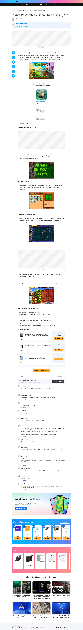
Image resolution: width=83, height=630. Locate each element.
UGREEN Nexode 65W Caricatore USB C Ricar (47, 534)
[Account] (70, 1)
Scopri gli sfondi (20, 508)
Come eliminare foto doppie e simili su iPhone (22, 595)
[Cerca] (15, 2)
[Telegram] (66, 627)
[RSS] (70, 627)
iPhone (13, 4)
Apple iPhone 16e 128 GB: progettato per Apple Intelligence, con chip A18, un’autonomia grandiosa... (37, 335)
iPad (18, 4)
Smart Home (41, 4)
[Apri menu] (28, 1)
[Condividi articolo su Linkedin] (13, 62)
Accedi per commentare (58, 381)
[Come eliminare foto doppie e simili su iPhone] (22, 587)
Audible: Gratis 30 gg (27, 534)
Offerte (56, 4)
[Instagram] (62, 627)
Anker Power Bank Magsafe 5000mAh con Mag (37, 534)
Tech (52, 4)
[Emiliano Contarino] (13, 19)
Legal (62, 625)
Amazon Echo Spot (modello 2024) (57, 534)
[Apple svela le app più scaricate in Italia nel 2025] (22, 608)
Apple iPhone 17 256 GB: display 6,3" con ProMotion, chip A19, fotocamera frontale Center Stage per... (38, 357)
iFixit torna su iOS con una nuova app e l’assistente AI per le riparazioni (41, 617)
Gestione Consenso (39, 627)
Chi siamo (53, 625)
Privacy (64, 625)
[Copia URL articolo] (13, 76)
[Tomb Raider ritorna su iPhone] (61, 587)
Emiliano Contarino (19, 18)
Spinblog (28, 626)
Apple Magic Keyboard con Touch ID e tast (67, 534)
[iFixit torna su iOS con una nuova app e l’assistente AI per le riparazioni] (41, 608)
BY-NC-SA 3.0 (31, 627)
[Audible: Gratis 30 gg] (27, 528)
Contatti (58, 625)
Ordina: (56, 376)
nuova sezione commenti (23, 26)
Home (13, 10)
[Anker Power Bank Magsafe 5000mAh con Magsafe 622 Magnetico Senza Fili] (37, 528)
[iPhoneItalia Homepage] (21, 2)
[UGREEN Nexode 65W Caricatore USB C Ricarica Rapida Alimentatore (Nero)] (47, 528)
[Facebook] (57, 627)
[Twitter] (58, 627)
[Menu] (13, 2)
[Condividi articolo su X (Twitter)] (13, 57)
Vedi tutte (64, 522)
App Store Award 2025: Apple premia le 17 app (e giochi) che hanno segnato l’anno (61, 617)
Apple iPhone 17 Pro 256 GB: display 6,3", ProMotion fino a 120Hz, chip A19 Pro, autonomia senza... (38, 346)
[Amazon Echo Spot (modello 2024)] (57, 528)
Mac (23, 4)
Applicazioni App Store (20, 10)
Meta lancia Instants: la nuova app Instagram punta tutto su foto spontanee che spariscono (41, 596)
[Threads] (64, 627)
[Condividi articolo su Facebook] (13, 52)
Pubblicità (69, 625)
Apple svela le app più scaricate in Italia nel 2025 (21, 616)
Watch (33, 4)
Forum (47, 4)
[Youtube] (60, 627)
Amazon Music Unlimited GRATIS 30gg (17, 534)
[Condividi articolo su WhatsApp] (13, 71)
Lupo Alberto (35, 429)
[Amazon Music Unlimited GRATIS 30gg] (17, 528)
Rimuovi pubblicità (41, 47)
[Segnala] (27, 392)
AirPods (28, 4)
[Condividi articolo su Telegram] (13, 66)
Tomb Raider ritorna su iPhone (61, 595)
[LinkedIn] (68, 627)
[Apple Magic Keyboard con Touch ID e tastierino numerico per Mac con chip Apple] (66, 528)
